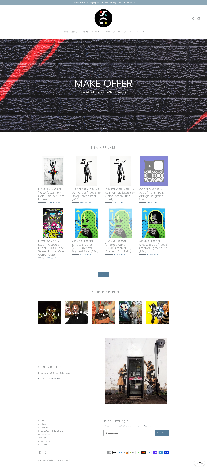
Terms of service (45, 438)
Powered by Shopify (64, 460)
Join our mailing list (116, 421)
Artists (85, 32)
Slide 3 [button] (106, 128)
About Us (122, 32)
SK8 (142, 32)
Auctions (42, 424)
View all (103, 275)
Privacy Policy (44, 434)
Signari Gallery (49, 460)
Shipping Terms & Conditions (50, 431)
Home (65, 32)
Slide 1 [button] (101, 128)
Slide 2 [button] (103, 128)
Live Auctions (97, 32)
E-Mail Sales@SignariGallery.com (54, 373)
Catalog (74, 32)
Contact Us (110, 32)
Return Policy (44, 441)
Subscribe (133, 32)
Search (41, 421)
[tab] (101, 128)
